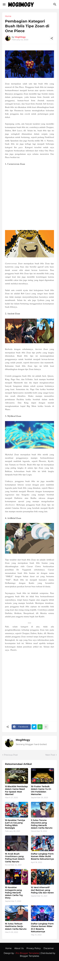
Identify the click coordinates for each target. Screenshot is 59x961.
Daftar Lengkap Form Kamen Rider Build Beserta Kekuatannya (42, 856)
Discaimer (49, 948)
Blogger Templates (29, 956)
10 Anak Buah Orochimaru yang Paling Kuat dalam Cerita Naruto (15, 858)
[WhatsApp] (40, 726)
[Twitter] (34, 726)
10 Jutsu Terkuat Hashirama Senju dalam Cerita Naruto (15, 926)
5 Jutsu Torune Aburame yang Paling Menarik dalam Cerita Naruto (41, 824)
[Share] (51, 38)
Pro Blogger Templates (27, 953)
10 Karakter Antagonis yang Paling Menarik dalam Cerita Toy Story (14, 892)
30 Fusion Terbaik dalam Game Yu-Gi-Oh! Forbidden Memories (41, 790)
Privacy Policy (33, 948)
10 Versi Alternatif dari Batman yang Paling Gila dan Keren (42, 890)
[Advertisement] (29, 198)
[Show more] (45, 726)
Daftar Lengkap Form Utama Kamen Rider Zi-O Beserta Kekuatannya (42, 927)
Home (8, 16)
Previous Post (11, 755)
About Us (19, 948)
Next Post (50, 755)
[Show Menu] (4, 4)
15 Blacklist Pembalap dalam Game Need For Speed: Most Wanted (16, 790)
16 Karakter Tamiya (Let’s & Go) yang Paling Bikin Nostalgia (15, 824)
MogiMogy (23, 739)
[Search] (55, 4)
